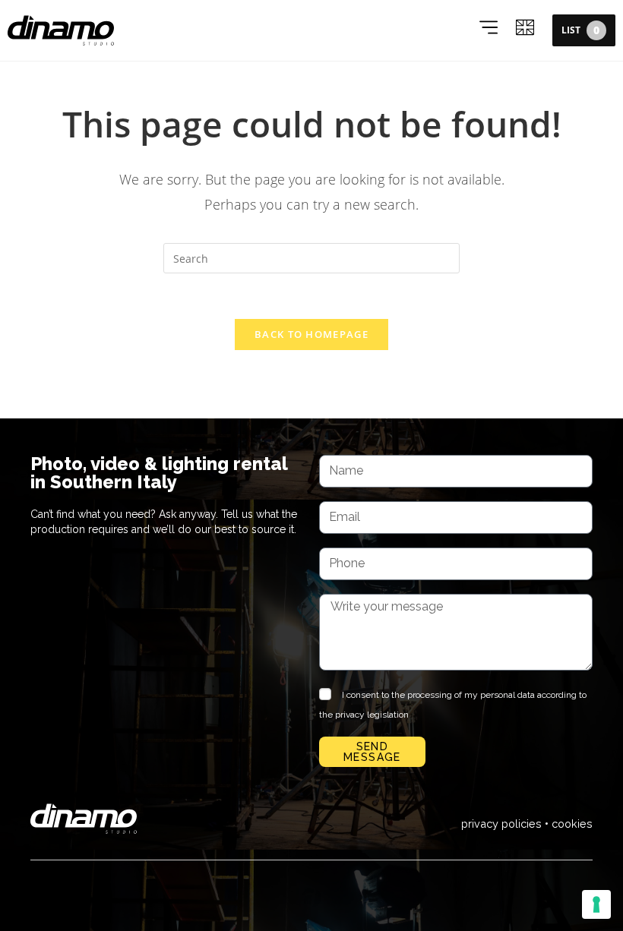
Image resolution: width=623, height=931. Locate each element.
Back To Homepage (311, 334)
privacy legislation (372, 714)
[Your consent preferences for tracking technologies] (596, 904)
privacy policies (501, 823)
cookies (572, 823)
